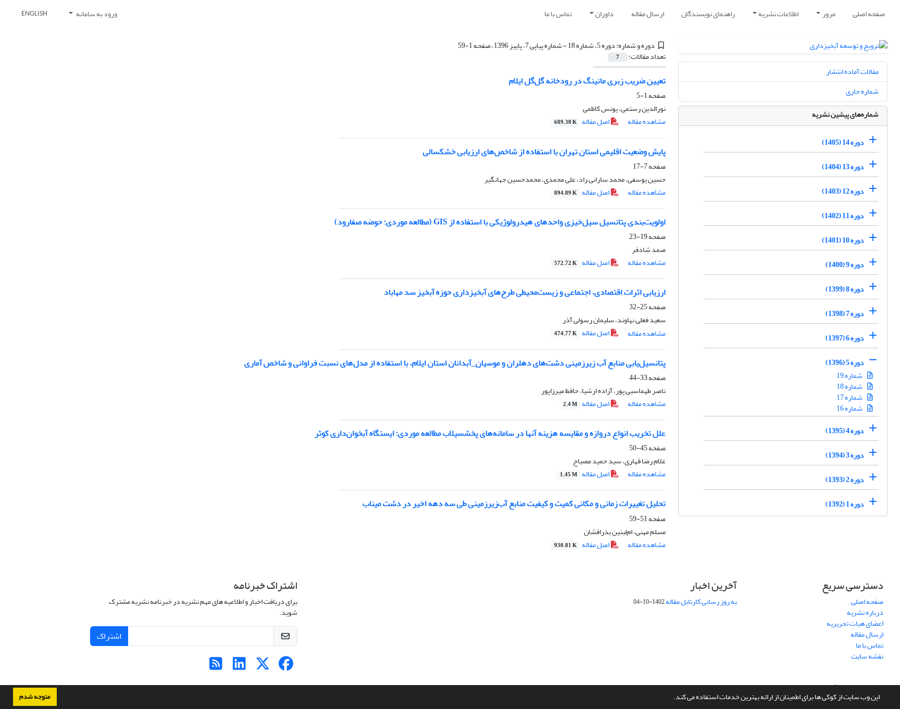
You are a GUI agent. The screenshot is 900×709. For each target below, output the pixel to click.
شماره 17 (850, 397)
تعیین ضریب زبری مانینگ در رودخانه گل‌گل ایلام (587, 80)
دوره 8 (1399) (845, 289)
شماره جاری (862, 91)
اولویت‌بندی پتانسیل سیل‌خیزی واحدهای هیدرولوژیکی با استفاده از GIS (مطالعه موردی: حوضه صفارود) (500, 222)
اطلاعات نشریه (778, 14)
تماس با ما (558, 14)
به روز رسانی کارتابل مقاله (701, 601)
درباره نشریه (865, 612)
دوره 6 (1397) (845, 338)
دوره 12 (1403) (843, 191)
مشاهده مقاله (647, 122)
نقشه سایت (867, 656)
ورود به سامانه (96, 14)
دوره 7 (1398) (845, 314)
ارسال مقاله (647, 14)
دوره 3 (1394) (845, 455)
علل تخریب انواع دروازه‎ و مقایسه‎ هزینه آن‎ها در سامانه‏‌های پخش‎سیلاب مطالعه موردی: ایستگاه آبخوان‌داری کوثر (490, 433)
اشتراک (109, 636)
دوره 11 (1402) (843, 216)
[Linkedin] (239, 667)
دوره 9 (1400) (845, 265)
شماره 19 (850, 376)
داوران (604, 14)
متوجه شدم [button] (35, 696)
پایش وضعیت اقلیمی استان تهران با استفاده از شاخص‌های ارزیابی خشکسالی (544, 151)
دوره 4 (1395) (845, 431)
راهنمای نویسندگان (708, 14)
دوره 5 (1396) (845, 363)
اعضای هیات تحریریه (855, 623)
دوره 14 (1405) (843, 142)
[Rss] (216, 667)
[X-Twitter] (263, 667)
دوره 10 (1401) (843, 240)
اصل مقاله (582, 122)
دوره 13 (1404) (843, 167)
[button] (670, 698)
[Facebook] (286, 667)
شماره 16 (850, 408)
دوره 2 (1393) (845, 480)
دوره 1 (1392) (845, 504)
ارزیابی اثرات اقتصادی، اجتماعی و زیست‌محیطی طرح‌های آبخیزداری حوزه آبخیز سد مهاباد (525, 292)
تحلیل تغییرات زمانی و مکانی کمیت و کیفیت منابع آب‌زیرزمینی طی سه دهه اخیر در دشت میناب (514, 503)
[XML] (451, 46)
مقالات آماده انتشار (852, 72)
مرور (828, 14)
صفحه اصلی (869, 14)
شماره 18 (850, 386)
